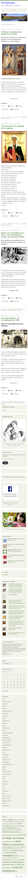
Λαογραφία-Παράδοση (7, 733)
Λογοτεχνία (5, 735)
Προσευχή (4, 747)
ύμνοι (3, 699)
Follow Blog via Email (6, 452)
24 (4, 687)
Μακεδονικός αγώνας (10, 832)
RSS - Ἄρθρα (5, 572)
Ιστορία (9, 309)
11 (7, 682)
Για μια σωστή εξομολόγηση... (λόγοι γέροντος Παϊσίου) (17, 633)
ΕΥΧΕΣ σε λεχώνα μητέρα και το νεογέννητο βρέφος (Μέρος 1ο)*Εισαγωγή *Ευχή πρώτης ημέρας (17, 602)
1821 (4, 820)
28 (17, 687)
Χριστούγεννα (5, 791)
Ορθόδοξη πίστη (6, 742)
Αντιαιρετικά (5, 703)
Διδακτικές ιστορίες (6, 711)
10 (4, 682)
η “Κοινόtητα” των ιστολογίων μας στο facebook (13, 477)
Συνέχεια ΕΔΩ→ (14, 290)
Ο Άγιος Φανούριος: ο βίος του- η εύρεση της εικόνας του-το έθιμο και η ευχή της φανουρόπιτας (17, 607)
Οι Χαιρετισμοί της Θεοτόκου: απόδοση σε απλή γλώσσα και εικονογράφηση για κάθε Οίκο (15, 585)
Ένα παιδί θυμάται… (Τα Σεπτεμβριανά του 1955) (10, 319)
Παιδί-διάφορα (5, 762)
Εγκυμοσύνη (5, 716)
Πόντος (20, 835)
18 (7, 685)
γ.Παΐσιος (17, 848)
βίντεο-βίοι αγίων (6, 798)
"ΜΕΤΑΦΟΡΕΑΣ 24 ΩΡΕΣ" (12, 560)
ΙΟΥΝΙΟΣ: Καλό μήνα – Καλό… (15, 539)
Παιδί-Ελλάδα (14, 309)
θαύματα (8, 853)
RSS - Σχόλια (5, 574)
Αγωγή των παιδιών (6, 701)
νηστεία (16, 856)
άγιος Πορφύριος (7, 847)
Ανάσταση (11, 826)
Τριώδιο (4, 841)
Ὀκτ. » (7, 691)
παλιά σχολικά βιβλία (15, 860)
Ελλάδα (4, 718)
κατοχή (13, 853)
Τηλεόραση (4, 784)
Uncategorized (5, 805)
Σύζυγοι (4, 776)
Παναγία (4, 769)
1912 (7, 819)
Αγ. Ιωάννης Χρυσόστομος (19, 821)
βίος (13, 848)
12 (10, 682)
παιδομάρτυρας (6, 860)
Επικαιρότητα (5, 713)
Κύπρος (14, 830)
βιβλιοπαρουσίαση (6, 801)
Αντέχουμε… (8, 2)
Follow (5, 463)
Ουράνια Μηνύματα (6, 745)
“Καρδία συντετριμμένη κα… (15, 561)
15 (20, 682)
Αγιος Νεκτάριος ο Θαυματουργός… (15, 550)
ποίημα (22, 864)
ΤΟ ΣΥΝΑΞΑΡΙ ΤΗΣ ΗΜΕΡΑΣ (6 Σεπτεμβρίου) (12, 127)
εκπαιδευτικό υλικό (6, 850)
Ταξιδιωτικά (5, 781)
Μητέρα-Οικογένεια (6, 740)
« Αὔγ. (3, 691)
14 (17, 682)
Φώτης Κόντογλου (10, 841)
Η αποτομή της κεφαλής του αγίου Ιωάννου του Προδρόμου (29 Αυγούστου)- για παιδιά (16, 617)
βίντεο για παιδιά (6, 796)
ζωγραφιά (14, 850)
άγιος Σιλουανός (16, 847)
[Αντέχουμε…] (14, 21)
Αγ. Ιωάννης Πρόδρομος (8, 821)
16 (23, 682)
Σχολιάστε (7, 118)
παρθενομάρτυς (18, 862)
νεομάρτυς (8, 855)
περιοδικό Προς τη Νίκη (11, 864)
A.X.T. (19, 29)
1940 (10, 820)
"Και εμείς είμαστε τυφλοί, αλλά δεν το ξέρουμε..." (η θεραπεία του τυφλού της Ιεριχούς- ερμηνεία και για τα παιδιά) (16, 623)
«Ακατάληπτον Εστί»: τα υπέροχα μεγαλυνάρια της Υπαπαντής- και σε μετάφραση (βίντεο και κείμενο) (17, 612)
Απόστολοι (17, 826)
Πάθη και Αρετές (6, 750)
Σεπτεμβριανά (14, 310)
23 (23, 685)
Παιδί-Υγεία (5, 757)
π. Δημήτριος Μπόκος (12, 858)
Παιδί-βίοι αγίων (6, 759)
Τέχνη (3, 779)
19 (10, 685)
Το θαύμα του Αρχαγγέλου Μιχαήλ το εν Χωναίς (11, 33)
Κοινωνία (4, 730)
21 (17, 685)
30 (23, 687)
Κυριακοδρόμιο (6, 728)
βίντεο (3, 793)
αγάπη (21, 847)
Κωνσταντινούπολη (7, 310)
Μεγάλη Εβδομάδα (6, 737)
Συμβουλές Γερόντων (7, 771)
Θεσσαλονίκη (11, 828)
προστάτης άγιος (7, 868)
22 (20, 685)
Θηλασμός (4, 723)
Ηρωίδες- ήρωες (6, 720)
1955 (2, 310)
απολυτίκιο (9, 848)
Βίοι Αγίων (10, 117)
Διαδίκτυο (4, 708)
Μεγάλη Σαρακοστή (12, 835)
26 (10, 687)
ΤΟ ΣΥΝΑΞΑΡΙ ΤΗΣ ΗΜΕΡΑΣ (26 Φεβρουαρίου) (15, 628)
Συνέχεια (4, 205)
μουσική (4, 803)
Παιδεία (4, 767)
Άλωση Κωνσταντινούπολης (18, 819)
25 (7, 687)
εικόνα (20, 848)
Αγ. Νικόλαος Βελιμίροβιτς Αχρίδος (9, 823)
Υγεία (3, 786)
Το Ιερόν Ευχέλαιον (13, 594)
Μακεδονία (19, 830)
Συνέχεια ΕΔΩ (14, 98)
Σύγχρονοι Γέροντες (7, 774)
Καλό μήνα (18, 828)
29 (20, 687)
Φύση (3, 788)
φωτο (16, 871)
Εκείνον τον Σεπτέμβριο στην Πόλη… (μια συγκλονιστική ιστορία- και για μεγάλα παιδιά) (13, 235)
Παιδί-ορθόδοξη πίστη (7, 764)
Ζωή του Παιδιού (6, 402)
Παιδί (3, 752)
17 (4, 685)
